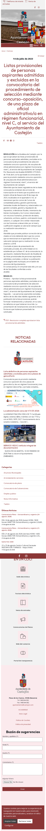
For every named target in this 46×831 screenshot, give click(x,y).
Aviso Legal (23, 714)
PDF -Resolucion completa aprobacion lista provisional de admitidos (23, 321)
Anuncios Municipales (12, 473)
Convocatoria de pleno (13, 483)
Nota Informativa (11, 499)
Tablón (39, 143)
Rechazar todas (25, 821)
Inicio (3, 51)
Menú (36, 45)
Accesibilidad (23, 710)
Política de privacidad (23, 724)
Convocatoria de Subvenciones (16, 488)
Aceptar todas (10, 821)
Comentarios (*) (8, 762)
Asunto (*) (6, 753)
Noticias (10, 51)
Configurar (9, 825)
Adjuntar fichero (8, 779)
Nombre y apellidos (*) (10, 736)
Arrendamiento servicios (13, 478)
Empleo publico (10, 493)
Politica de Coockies (23, 720)
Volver (41, 56)
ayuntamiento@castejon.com (23, 705)
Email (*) (5, 745)
